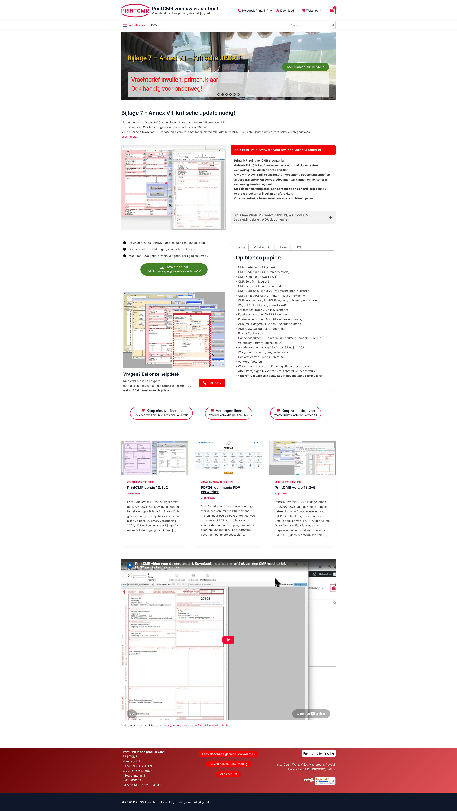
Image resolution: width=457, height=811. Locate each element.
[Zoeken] (333, 25)
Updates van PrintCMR (140, 482)
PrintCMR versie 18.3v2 (147, 487)
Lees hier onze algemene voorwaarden (228, 754)
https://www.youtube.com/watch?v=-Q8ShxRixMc (196, 725)
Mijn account (228, 774)
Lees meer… (129, 136)
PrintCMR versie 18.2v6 (295, 487)
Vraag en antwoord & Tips (217, 482)
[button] (270, 11)
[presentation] (154, 458)
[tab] (240, 247)
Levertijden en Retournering (228, 764)
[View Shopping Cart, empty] (332, 10)
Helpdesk (214, 383)
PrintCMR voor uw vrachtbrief (185, 8)
